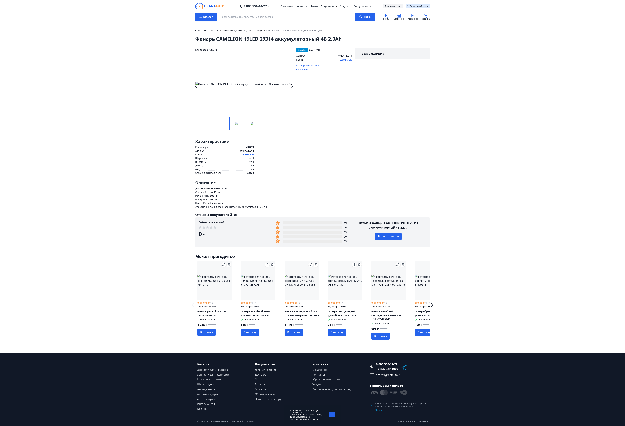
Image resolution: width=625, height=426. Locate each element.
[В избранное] (229, 264)
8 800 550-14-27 (255, 6)
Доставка (261, 374)
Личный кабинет (265, 369)
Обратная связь (265, 394)
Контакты (302, 6)
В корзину (206, 332)
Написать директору (268, 399)
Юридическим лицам (326, 379)
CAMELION (346, 59)
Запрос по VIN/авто (419, 6)
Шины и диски (206, 384)
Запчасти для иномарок (212, 369)
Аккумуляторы (206, 389)
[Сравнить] (223, 264)
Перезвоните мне (393, 6)
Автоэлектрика (206, 399)
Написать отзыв (388, 236)
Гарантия (261, 389)
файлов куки (312, 418)
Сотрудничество (363, 6)
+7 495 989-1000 (387, 369)
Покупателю (328, 6)
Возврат (260, 384)
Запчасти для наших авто (213, 374)
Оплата (259, 379)
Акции (314, 6)
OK (332, 414)
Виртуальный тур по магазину (331, 389)
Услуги (344, 6)
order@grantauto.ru (388, 375)
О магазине (286, 6)
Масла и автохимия (209, 379)
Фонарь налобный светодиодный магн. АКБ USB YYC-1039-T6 (386, 315)
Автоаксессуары (207, 394)
